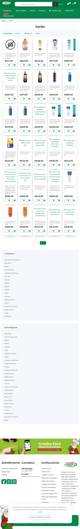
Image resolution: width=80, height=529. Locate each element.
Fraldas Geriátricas (10, 370)
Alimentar (7, 263)
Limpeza (7, 296)
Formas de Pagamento (49, 494)
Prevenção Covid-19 (11, 417)
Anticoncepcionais (10, 337)
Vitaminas (7, 316)
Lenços (6, 384)
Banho (6, 340)
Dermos (7, 276)
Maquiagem (8, 400)
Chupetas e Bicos (10, 354)
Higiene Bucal (8, 377)
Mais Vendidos (21, 11)
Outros (6, 303)
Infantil (32, 11)
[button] (73, 4)
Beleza (6, 266)
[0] (68, 4)
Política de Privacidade (49, 478)
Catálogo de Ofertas (48, 484)
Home (3, 21)
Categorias (7, 11)
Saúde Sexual (8, 310)
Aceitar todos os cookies (40, 517)
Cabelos (7, 347)
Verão (6, 313)
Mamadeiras (8, 394)
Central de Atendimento (9, 469)
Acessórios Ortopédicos (12, 260)
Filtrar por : (28, 33)
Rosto (6, 420)
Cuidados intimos (10, 364)
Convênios (45, 502)
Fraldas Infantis (9, 374)
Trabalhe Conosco (47, 475)
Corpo (6, 357)
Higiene (6, 286)
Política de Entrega (47, 491)
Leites (6, 293)
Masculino (7, 407)
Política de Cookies (47, 481)
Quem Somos (46, 469)
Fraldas (6, 283)
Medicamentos (9, 300)
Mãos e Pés (8, 397)
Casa (6, 350)
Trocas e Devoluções (48, 487)
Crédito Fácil (69, 11)
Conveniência (9, 270)
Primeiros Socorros (10, 306)
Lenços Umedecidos (11, 387)
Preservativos (8, 413)
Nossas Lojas (56, 11)
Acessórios (8, 334)
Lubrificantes (8, 390)
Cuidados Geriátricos (11, 273)
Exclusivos (41, 11)
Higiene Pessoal (9, 380)
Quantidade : (8, 33)
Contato (4, 475)
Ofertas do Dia (8, 16)
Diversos (7, 280)
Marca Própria (9, 404)
